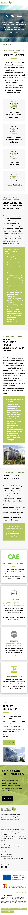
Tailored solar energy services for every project (13, 836)
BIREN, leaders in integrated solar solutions (12, 831)
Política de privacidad (21, 892)
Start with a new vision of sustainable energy (12, 829)
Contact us (7, 798)
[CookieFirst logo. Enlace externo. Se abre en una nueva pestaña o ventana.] (1, 893)
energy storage (13, 236)
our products (9, 742)
